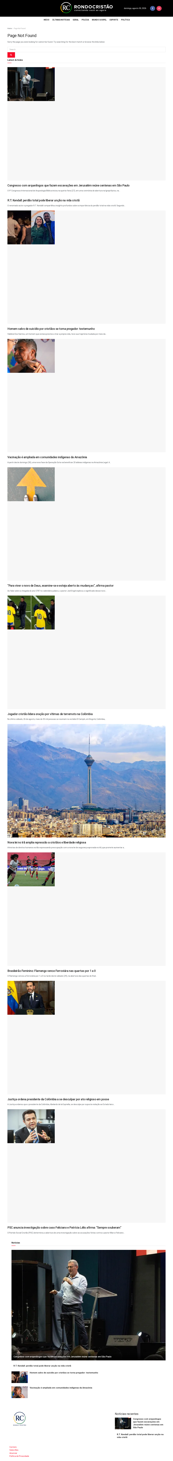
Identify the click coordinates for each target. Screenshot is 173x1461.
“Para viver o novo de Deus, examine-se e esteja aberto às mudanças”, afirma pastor (60, 585)
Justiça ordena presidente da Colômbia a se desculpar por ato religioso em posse (58, 1099)
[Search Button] (11, 55)
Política (125, 20)
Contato (13, 1447)
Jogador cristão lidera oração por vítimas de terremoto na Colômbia (50, 714)
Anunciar (13, 1453)
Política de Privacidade (19, 1456)
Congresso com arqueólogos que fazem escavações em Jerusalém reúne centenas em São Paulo (68, 185)
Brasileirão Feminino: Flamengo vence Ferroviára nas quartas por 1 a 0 (51, 971)
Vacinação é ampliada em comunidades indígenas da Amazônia (47, 457)
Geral (76, 20)
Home (9, 28)
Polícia (85, 20)
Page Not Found (20, 28)
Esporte (114, 20)
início (46, 20)
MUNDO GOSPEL (99, 20)
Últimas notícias (61, 20)
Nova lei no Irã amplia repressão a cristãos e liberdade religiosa (46, 842)
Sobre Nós (13, 1450)
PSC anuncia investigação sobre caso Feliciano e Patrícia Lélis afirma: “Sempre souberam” (64, 1227)
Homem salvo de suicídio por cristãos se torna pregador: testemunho (51, 328)
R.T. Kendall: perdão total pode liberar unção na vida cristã (43, 200)
